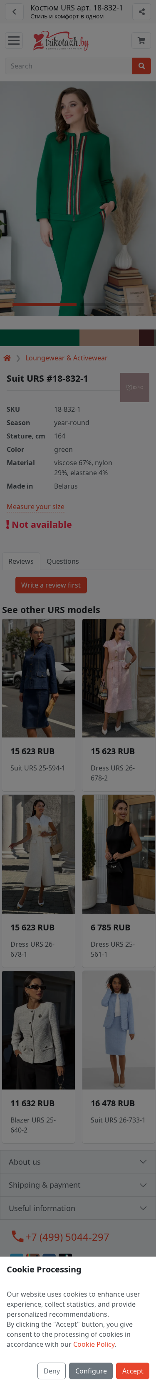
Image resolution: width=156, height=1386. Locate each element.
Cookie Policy (93, 1344)
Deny (52, 1371)
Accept (133, 1371)
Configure (91, 1371)
